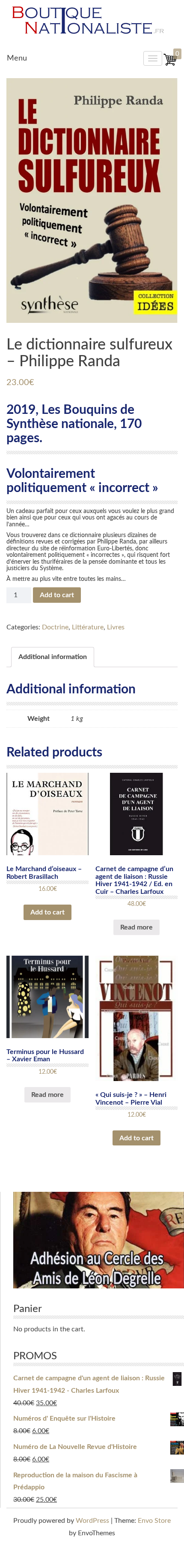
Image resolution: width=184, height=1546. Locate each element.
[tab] (52, 657)
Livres (116, 627)
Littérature (88, 627)
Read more (136, 927)
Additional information (52, 656)
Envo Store (154, 1520)
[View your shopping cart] (170, 64)
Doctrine (55, 627)
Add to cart (57, 595)
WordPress (92, 1520)
